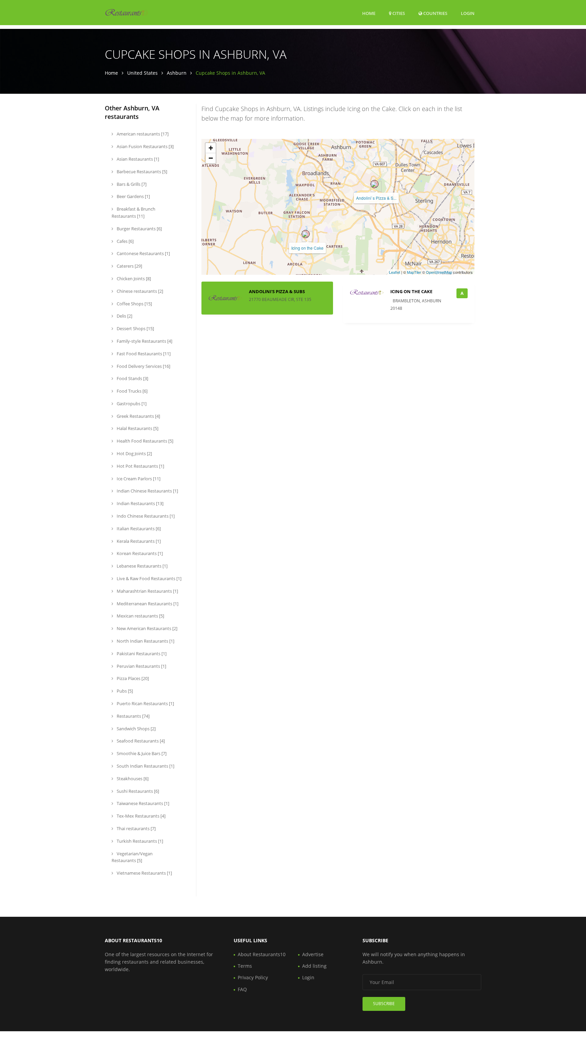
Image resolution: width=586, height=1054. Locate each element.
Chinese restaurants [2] (139, 291)
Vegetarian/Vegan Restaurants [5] (132, 857)
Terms (245, 966)
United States (142, 73)
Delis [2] (124, 316)
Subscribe (384, 1003)
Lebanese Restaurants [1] (142, 566)
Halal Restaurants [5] (137, 428)
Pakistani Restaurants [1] (141, 653)
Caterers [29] (129, 266)
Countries (434, 13)
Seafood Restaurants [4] (140, 741)
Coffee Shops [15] (134, 304)
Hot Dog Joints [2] (134, 453)
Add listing (314, 966)
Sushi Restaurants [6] (137, 791)
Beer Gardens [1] (133, 196)
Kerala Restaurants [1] (138, 541)
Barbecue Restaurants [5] (141, 171)
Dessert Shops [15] (135, 328)
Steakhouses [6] (132, 778)
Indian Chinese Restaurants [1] (147, 491)
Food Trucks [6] (132, 391)
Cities (398, 13)
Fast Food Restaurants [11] (143, 354)
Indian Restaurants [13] (139, 503)
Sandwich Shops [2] (136, 729)
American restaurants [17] (142, 134)
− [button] (211, 158)
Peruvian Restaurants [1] (141, 666)
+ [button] (211, 148)
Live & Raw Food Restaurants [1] (148, 578)
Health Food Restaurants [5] (144, 441)
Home (368, 13)
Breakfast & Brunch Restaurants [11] (133, 212)
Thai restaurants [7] (136, 828)
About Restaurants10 (262, 954)
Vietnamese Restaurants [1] (144, 873)
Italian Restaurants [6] (138, 528)
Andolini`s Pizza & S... (376, 198)
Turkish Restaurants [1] (139, 841)
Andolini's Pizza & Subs (277, 291)
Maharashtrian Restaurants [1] (147, 591)
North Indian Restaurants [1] (145, 641)
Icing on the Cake (307, 248)
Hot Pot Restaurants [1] (140, 466)
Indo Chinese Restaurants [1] (145, 516)
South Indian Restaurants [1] (145, 766)
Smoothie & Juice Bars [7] (141, 753)
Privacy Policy (253, 977)
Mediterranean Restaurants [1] (147, 604)
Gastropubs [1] (131, 403)
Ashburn (177, 73)
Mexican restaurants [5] (140, 616)
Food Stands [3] (132, 378)
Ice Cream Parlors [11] (138, 479)
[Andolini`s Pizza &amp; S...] (374, 184)
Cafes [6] (125, 241)
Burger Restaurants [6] (139, 229)
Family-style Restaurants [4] (144, 341)
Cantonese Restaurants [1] (143, 253)
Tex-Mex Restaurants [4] (140, 816)
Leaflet (394, 272)
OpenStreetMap (439, 272)
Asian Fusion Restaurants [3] (145, 146)
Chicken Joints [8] (133, 278)
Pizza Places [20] (132, 678)
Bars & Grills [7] (131, 184)
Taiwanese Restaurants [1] (142, 803)
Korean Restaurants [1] (139, 553)
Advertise (313, 954)
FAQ (242, 989)
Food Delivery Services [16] (143, 366)
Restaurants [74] (133, 716)
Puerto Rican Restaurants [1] (145, 703)
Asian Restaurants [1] (137, 159)
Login (467, 13)
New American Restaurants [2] (146, 628)
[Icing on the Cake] (305, 234)
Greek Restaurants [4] (138, 416)
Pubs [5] (124, 691)
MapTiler (414, 272)
